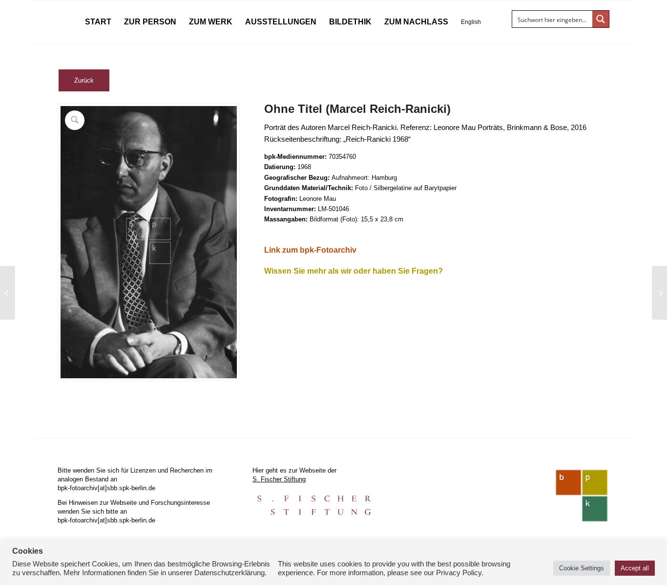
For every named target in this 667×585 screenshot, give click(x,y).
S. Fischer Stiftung (279, 479)
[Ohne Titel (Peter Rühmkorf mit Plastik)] (7, 293)
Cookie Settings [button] (581, 568)
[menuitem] (98, 21)
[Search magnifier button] (600, 19)
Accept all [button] (635, 568)
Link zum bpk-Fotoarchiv (310, 250)
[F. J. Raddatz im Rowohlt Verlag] (659, 293)
